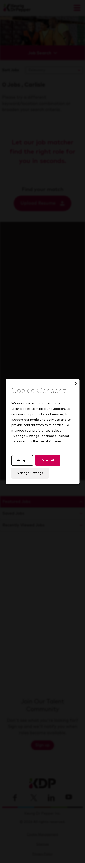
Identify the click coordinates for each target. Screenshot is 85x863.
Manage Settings (30, 473)
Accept (22, 460)
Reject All (47, 460)
